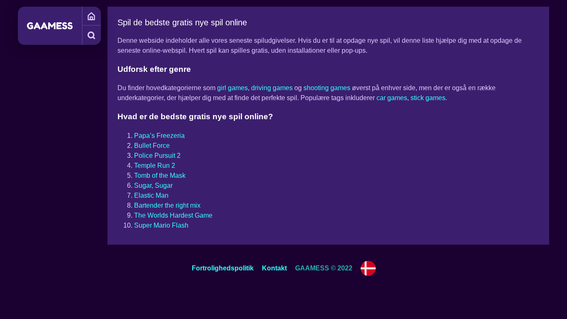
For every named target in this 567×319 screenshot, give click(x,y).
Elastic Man (151, 195)
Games (91, 16)
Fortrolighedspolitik (223, 268)
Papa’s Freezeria (159, 135)
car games (391, 97)
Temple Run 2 (154, 165)
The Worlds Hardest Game (173, 215)
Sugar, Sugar (153, 185)
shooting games (326, 87)
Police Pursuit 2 (157, 155)
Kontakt (274, 268)
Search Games (91, 35)
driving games (272, 87)
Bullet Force (152, 145)
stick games (428, 97)
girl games (232, 87)
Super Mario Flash (161, 225)
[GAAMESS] (50, 25)
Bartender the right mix (167, 205)
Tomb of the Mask (160, 175)
